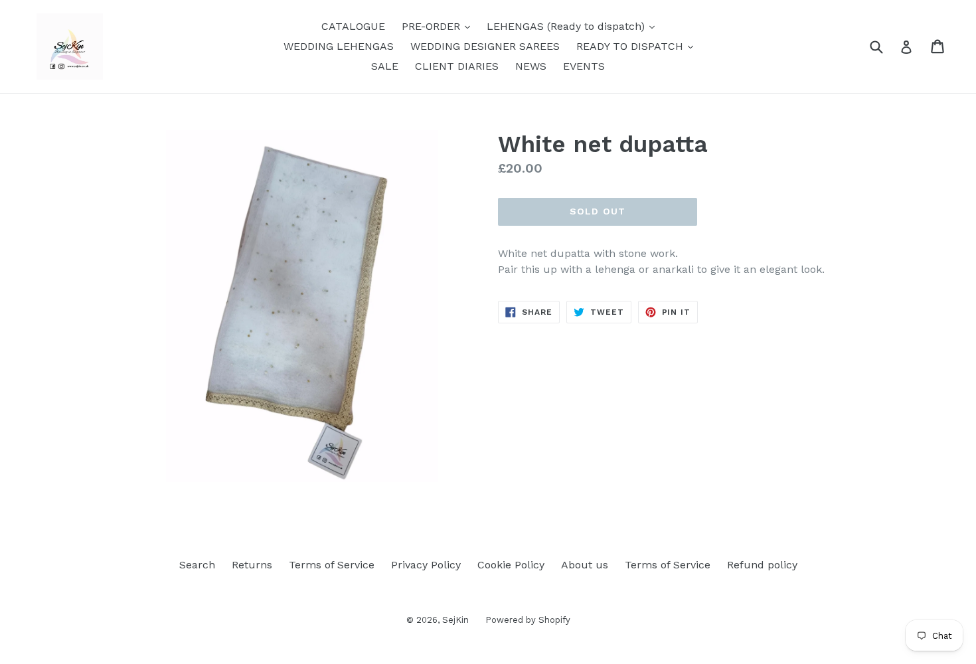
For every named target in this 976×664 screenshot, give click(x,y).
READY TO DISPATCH (638, 45)
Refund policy (762, 564)
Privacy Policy (426, 564)
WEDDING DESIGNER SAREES (485, 46)
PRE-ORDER (439, 26)
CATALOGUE (353, 26)
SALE (384, 66)
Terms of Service (331, 564)
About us (584, 564)
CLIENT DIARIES (457, 66)
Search (197, 564)
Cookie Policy (510, 564)
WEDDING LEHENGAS (339, 46)
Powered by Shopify (527, 620)
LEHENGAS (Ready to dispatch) (574, 26)
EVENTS (584, 66)
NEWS (530, 66)
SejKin (455, 620)
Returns (252, 564)
